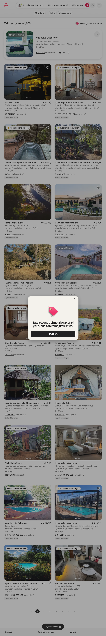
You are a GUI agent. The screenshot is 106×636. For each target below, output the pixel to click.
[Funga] (74, 299)
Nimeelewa (53, 334)
